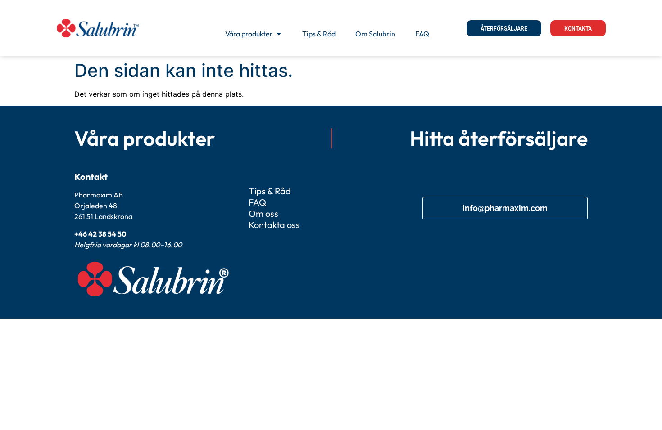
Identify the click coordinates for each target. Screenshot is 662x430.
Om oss (263, 213)
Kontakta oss (274, 224)
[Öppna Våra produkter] (278, 33)
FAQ (257, 202)
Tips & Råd (270, 191)
